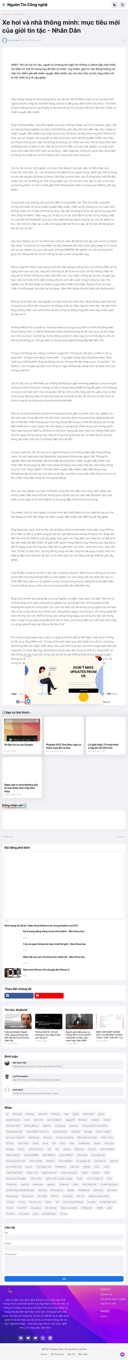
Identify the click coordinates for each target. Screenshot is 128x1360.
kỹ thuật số (100, 1160)
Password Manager (16, 1178)
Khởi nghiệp (36, 1160)
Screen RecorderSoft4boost (20, 1190)
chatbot (95, 1119)
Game (97, 1143)
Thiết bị (54, 1196)
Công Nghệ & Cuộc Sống (94, 1125)
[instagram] (43, 1338)
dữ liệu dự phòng (64, 1137)
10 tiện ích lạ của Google (18, 744)
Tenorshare (27, 1196)
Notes (85, 1172)
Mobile (86, 1166)
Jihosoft (92, 1149)
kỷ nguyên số (83, 1160)
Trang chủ (6, 14)
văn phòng (50, 1207)
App (66, 1114)
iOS (49, 1149)
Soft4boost (83, 1190)
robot (75, 1184)
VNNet (99, 1207)
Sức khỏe (112, 1190)
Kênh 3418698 (31, 1155)
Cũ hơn (120, 836)
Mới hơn (8, 836)
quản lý (25, 1184)
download (34, 1137)
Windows (23, 1213)
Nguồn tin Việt (108, 1303)
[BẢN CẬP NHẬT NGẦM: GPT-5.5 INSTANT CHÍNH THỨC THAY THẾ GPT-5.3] (109, 1021)
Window (10, 1213)
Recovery (38, 1184)
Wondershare (49, 1213)
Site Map (83, 1354)
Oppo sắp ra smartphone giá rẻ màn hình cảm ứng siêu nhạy (21, 788)
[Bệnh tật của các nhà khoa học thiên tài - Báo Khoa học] (12, 960)
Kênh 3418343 (107, 1149)
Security (42, 1190)
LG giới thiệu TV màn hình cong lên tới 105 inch (103, 746)
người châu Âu (49, 1172)
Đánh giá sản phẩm (88, 1137)
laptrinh (114, 1160)
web (109, 1207)
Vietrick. (83, 1349)
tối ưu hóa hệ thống (73, 1202)
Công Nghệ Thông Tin (37, 1131)
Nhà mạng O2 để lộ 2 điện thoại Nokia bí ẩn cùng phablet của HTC (41, 925)
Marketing (61, 1166)
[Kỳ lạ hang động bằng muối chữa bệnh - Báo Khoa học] (12, 934)
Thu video (68, 1196)
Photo (80, 1178)
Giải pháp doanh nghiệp (113, 1298)
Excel (45, 1143)
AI (7, 1114)
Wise (35, 1213)
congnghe (60, 1125)
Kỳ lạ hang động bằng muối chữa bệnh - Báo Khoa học (53, 931)
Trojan (9, 1207)
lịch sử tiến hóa (13, 1166)
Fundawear (84, 1143)
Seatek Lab (106, 1294)
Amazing (17, 1114)
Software (98, 1190)
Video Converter (69, 1207)
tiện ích (80, 1196)
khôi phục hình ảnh (15, 1160)
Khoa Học (82, 1155)
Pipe (109, 1178)
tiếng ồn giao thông (99, 1196)
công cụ (74, 1125)
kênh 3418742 (66, 1155)
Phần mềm (36, 1178)
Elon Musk (23, 1143)
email (35, 1143)
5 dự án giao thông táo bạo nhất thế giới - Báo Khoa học (54, 944)
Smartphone (57, 1190)
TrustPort (22, 1207)
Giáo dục (109, 1143)
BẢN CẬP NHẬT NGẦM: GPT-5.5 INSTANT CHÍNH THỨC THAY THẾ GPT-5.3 (109, 1035)
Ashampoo (88, 1114)
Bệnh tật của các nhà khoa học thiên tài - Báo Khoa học (54, 956)
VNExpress (87, 1207)
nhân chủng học (69, 1172)
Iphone (67, 1149)
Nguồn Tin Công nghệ (27, 4)
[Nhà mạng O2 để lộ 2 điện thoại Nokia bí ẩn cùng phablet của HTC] (64, 885)
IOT (57, 1149)
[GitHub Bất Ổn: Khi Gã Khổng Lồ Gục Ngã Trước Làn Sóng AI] (48, 1021)
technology (12, 1196)
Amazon (30, 1114)
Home (103, 1316)
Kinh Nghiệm (65, 1160)
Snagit (71, 1190)
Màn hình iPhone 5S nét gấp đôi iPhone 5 (46, 969)
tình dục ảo (35, 1202)
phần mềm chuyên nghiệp (59, 1178)
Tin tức (21, 1202)
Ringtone (63, 1184)
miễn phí (74, 1166)
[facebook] (19, 996)
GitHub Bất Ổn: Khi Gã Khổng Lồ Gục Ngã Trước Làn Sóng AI (48, 1035)
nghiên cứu (32, 1172)
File (54, 1143)
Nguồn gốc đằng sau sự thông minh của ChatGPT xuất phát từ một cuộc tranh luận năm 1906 (78, 1036)
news (106, 1166)
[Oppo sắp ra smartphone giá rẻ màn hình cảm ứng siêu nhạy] (22, 770)
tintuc (48, 1202)
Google (10, 1149)
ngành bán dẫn (14, 1172)
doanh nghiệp (103, 1131)
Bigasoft (70, 1119)
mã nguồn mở (43, 1166)
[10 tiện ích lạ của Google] (22, 730)
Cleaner (46, 1125)
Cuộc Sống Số (60, 1131)
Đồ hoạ (10, 1143)
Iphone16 (79, 1149)
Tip (57, 1202)
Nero (96, 1166)
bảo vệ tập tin (54, 1119)
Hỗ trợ (21, 1149)
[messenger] (123, 1354)
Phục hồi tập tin (95, 1178)
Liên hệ (71, 1354)
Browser (83, 1119)
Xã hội (63, 1213)
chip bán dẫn (13, 1125)
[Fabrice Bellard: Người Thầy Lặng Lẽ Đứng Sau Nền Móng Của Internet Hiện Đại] (18, 1021)
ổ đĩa (106, 1172)
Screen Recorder (109, 1184)
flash (62, 1143)
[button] (4, 5)
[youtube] (49, 996)
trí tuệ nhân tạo (108, 1202)
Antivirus (55, 1114)
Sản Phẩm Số (89, 1184)
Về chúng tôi (57, 1354)
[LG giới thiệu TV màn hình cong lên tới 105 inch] (106, 730)
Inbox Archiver (36, 1149)
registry (51, 1184)
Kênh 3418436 (13, 1155)
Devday (88, 1131)
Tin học (10, 1202)
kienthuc (50, 1160)
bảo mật (38, 1119)
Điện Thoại (19, 14)
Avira (27, 1119)
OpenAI (95, 1172)
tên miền (42, 1196)
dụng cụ (48, 1137)
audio (101, 1114)
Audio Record (13, 1119)
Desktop (76, 1131)
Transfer (91, 1202)
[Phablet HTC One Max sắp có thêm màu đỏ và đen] (64, 730)
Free (72, 1143)
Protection (11, 1184)
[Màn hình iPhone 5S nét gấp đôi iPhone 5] (12, 973)
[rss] (50, 1338)
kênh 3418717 (48, 1155)
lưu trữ (29, 1166)
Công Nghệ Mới (14, 1131)
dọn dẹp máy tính (15, 1137)
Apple (75, 1114)
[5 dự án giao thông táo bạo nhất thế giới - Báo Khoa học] (12, 947)
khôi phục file (98, 1155)
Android (43, 1114)
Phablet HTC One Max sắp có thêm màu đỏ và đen (63, 746)
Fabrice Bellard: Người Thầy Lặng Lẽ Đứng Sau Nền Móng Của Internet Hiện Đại (16, 1036)
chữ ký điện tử (31, 1125)
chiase (107, 1119)
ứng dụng (36, 1207)
